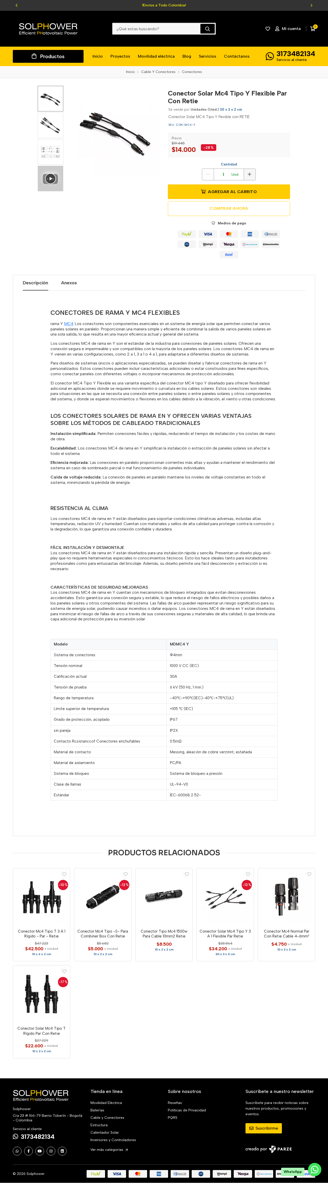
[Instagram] (51, 1151)
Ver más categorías (107, 1150)
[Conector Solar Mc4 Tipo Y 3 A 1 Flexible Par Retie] (225, 896)
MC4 (69, 323)
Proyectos (120, 56)
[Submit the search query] (207, 29)
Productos (52, 56)
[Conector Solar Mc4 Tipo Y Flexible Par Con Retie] (115, 130)
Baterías (97, 1110)
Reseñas (175, 1103)
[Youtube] (39, 1151)
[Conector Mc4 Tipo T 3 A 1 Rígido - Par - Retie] (41, 896)
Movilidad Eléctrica (106, 1103)
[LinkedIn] (62, 1151)
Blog (186, 56)
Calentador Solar (104, 1132)
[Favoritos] (267, 28)
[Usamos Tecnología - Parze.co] (268, 1149)
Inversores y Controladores (113, 1140)
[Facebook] (28, 1151)
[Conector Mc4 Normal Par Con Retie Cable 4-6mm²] (286, 896)
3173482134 (295, 53)
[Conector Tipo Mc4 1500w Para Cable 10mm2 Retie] (164, 896)
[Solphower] (48, 28)
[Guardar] (64, 874)
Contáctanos (237, 56)
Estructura (99, 1125)
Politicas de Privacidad (187, 1110)
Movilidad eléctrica (156, 56)
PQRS (172, 1117)
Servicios (207, 56)
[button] (16, 5)
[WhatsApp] (17, 1151)
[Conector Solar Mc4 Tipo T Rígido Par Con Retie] (41, 993)
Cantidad (229, 164)
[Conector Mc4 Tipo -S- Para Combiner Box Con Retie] (102, 896)
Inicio (98, 56)
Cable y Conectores (107, 1117)
